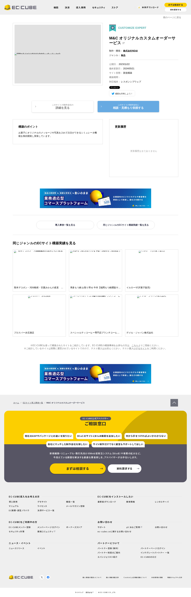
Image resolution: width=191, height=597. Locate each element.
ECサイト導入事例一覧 (33, 403)
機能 (56, 7)
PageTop (174, 400)
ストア (115, 7)
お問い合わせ (105, 522)
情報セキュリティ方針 (174, 577)
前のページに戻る (172, 17)
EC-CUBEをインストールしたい (115, 496)
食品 (123, 55)
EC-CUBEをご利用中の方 (23, 522)
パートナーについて (109, 543)
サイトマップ (79, 592)
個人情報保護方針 (112, 577)
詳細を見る (62, 106)
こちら (135, 345)
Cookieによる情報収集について (135, 577)
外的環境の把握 (157, 577)
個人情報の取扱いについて (92, 577)
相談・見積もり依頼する (128, 106)
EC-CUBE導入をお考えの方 (24, 496)
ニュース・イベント (20, 543)
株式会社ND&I (130, 51)
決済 (67, 7)
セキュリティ (98, 7)
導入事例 (81, 7)
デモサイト (141, 348)
